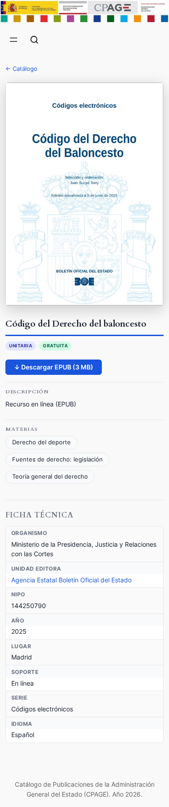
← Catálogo (21, 68)
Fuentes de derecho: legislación (57, 459)
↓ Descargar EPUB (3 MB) (53, 367)
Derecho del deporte (41, 442)
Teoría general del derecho (50, 476)
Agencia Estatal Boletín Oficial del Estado (71, 580)
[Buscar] (34, 40)
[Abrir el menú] (13, 40)
